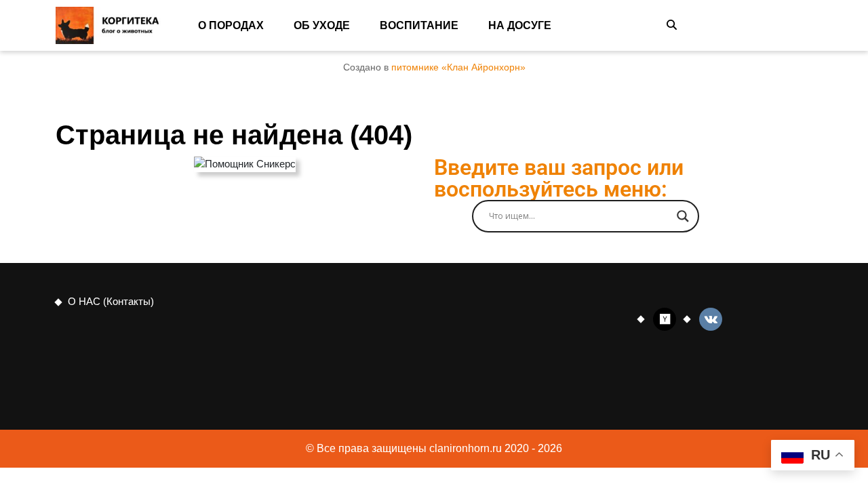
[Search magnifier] (682, 216)
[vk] (710, 318)
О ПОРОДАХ (231, 25)
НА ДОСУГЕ (519, 25)
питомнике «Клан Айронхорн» (458, 67)
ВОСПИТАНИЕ (419, 25)
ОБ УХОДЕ (322, 25)
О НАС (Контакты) (111, 301)
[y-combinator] (664, 318)
